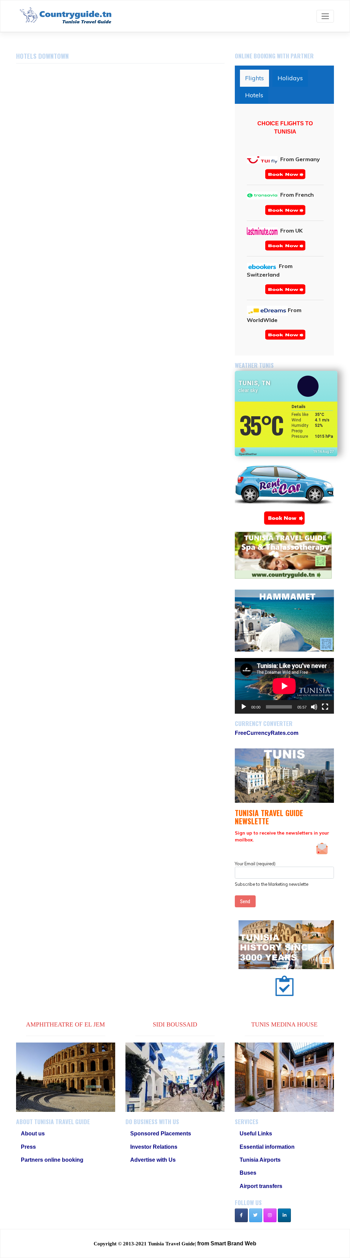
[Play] (243, 706)
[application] (284, 686)
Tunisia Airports (260, 1160)
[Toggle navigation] (325, 16)
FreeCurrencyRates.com (266, 733)
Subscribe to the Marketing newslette (271, 884)
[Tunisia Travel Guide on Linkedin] (284, 1215)
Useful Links (256, 1133)
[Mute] (314, 706)
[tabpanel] (285, 230)
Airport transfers (261, 1186)
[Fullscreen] (325, 706)
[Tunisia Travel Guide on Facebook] (241, 1215)
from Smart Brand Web (226, 1243)
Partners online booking (52, 1160)
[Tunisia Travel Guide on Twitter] (255, 1215)
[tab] (254, 78)
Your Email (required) (255, 863)
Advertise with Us (153, 1160)
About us (33, 1133)
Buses (248, 1173)
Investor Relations (153, 1147)
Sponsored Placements (160, 1133)
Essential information (267, 1147)
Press (28, 1147)
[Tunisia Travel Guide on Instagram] (270, 1215)
